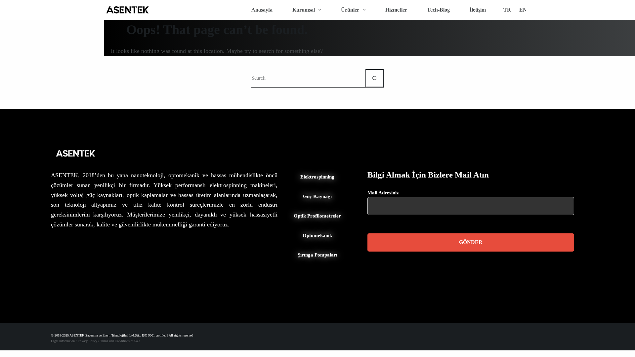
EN (523, 10)
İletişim (478, 10)
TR (507, 10)
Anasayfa (262, 10)
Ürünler (350, 10)
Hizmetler (396, 10)
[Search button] (374, 78)
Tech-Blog (438, 10)
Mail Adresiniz (383, 192)
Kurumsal (303, 10)
